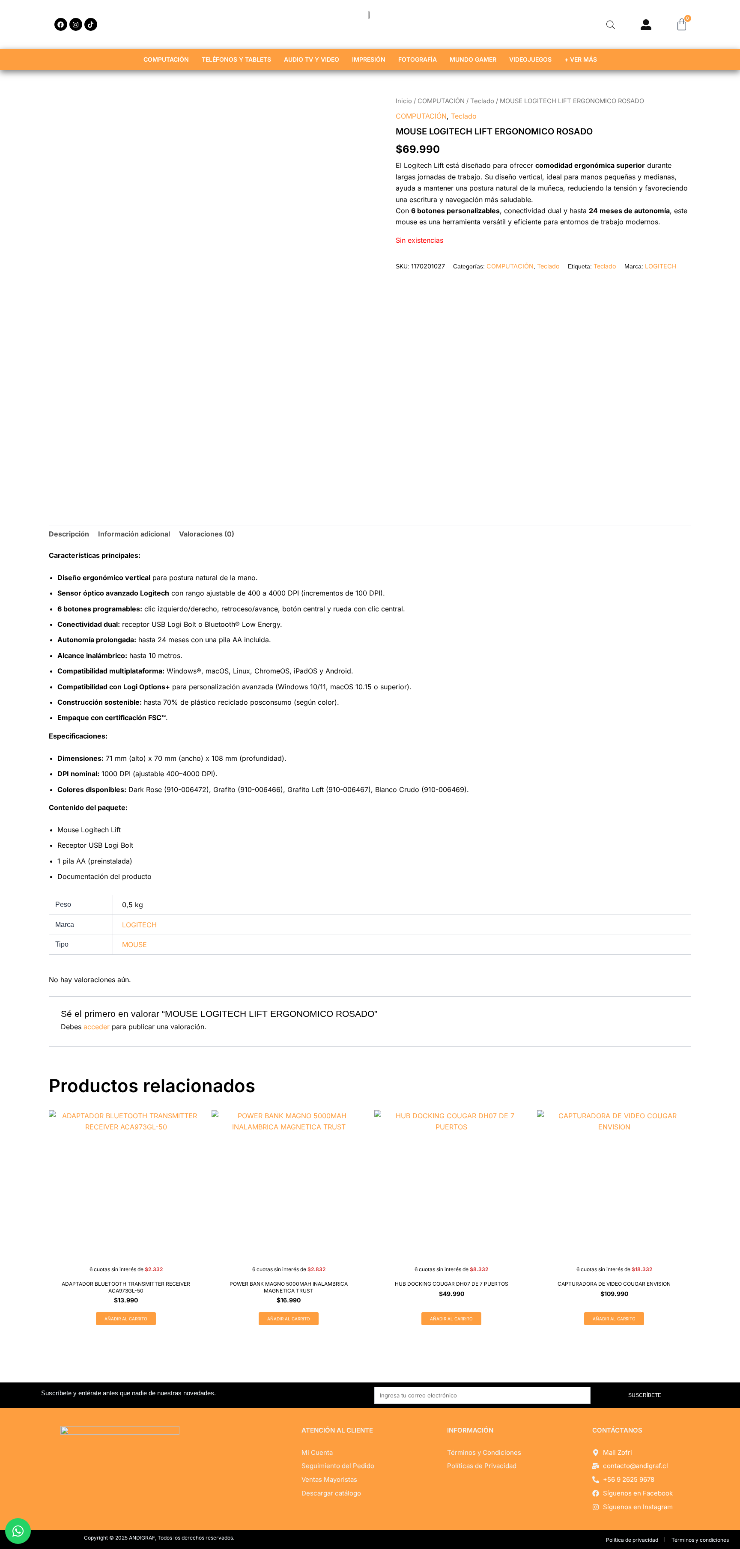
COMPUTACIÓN (166, 59)
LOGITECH (661, 266)
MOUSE (134, 944)
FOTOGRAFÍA (417, 59)
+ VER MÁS (580, 59)
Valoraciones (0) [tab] (206, 534)
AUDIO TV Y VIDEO (311, 59)
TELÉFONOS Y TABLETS (236, 59)
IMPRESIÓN (368, 59)
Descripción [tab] (69, 534)
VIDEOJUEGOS (530, 59)
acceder (97, 1026)
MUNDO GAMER (473, 59)
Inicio (404, 101)
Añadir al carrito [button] (125, 1318)
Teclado (482, 101)
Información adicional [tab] (134, 534)
